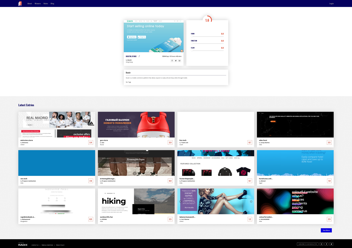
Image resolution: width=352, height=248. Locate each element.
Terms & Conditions (47, 245)
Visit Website (153, 36)
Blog (52, 3)
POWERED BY (21, 242)
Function (207, 41)
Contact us (35, 245)
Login (331, 3)
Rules (46, 3)
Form (207, 33)
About (29, 3)
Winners (38, 3)
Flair (207, 48)
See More (326, 230)
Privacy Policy (60, 245)
